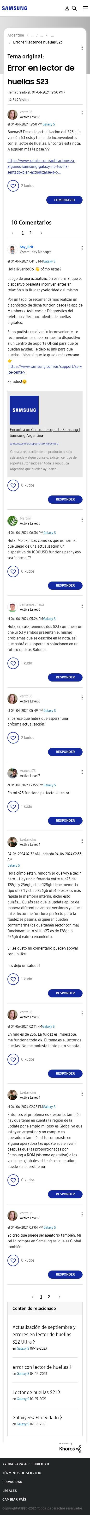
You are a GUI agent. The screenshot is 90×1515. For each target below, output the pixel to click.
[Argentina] (14, 8)
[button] (74, 113)
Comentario (64, 200)
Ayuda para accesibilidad (25, 1464)
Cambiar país (14, 1499)
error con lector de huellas (40, 1367)
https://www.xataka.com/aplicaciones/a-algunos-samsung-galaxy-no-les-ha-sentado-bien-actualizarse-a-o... (41, 166)
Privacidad (12, 1482)
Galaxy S (48, 124)
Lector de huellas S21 (34, 1392)
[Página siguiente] (39, 233)
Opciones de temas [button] (74, 47)
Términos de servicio (22, 1473)
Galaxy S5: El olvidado (35, 1418)
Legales (9, 1491)
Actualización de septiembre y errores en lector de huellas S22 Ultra (43, 1334)
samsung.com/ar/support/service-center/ (34, 443)
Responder (65, 499)
